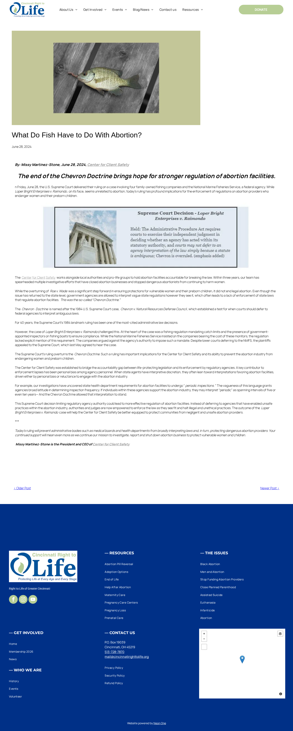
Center (27, 277)
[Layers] (280, 633)
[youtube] (33, 600)
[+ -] (242, 663)
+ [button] (204, 633)
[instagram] (23, 600)
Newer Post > (269, 488)
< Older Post (22, 488)
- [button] (204, 638)
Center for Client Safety (108, 164)
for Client (38, 277)
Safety (50, 277)
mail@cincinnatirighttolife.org (127, 656)
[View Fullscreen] (204, 646)
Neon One (159, 723)
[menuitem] (68, 9)
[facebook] (13, 600)
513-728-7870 (114, 652)
